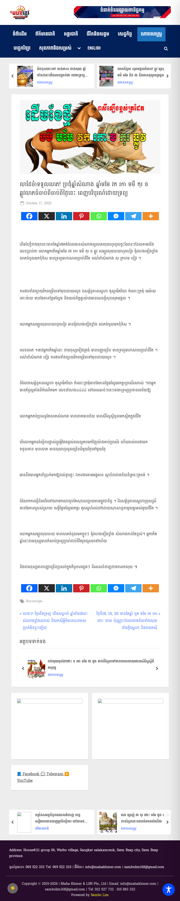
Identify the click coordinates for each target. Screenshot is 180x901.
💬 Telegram (52, 774)
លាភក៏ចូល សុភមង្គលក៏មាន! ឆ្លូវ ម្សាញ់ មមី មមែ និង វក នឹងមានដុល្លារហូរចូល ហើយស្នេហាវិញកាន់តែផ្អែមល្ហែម (141, 72)
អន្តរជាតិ (71, 34)
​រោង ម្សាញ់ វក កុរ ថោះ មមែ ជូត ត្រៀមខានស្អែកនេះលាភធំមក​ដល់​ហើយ (145, 818)
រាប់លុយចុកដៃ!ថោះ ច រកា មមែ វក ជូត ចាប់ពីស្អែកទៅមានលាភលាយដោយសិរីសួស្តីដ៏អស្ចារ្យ (101, 664)
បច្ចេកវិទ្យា (22, 48)
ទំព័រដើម (20, 34)
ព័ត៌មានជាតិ (45, 34)
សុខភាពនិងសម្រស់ (55, 48)
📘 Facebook (29, 774)
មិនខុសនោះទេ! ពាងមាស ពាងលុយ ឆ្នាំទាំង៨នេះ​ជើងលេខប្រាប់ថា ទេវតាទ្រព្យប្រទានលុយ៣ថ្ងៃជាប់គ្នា (61, 72)
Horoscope (34, 601)
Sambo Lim (100, 895)
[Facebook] (29, 216)
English (94, 48)
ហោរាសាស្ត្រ (151, 34)
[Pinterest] (81, 216)
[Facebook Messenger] (116, 216)
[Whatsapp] (98, 216)
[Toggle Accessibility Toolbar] (168, 889)
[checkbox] (13, 888)
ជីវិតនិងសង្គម (98, 34)
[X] (46, 216)
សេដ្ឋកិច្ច (125, 34)
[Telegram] (133, 216)
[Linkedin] (64, 216)
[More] (150, 216)
